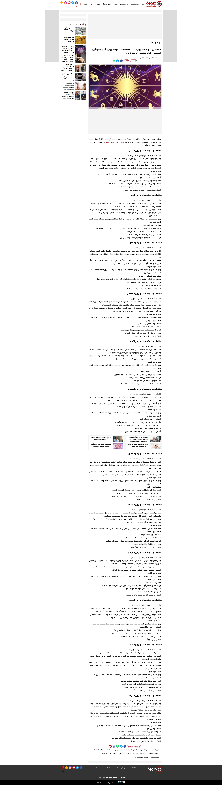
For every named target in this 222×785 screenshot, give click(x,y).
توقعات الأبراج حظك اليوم (115, 142)
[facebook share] (121, 60)
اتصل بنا (123, 777)
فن (92, 4)
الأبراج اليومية (155, 750)
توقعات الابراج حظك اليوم (141, 757)
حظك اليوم (108, 750)
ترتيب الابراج (104, 753)
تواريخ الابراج (144, 750)
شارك (125, 61)
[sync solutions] (121, 783)
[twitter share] (117, 60)
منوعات (97, 4)
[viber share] (114, 746)
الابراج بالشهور (155, 757)
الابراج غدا (113, 753)
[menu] (80, 4)
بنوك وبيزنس (124, 4)
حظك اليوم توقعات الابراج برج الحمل (135, 753)
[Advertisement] (125, 27)
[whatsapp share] (114, 60)
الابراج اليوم (117, 750)
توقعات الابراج (98, 750)
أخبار (142, 4)
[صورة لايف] (154, 3)
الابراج (120, 753)
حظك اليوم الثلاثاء (154, 753)
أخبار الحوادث (107, 4)
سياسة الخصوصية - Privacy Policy (106, 777)
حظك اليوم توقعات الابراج (131, 750)
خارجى (116, 4)
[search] (76, 6)
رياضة (86, 4)
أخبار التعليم (135, 4)
